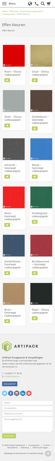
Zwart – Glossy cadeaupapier (40, 311)
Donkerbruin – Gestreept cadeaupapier (40, 119)
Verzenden (9, 436)
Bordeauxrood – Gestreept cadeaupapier (40, 264)
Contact (46, 445)
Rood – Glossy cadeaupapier (12, 73)
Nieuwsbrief (10, 383)
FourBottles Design (23, 453)
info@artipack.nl (12, 376)
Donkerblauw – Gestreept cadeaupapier (13, 264)
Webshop (13, 11)
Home (5, 11)
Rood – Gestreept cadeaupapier (12, 216)
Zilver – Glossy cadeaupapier (12, 118)
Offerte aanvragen (40, 447)
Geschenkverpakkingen (31, 11)
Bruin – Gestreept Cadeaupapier (12, 312)
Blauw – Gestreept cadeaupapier (40, 168)
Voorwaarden (34, 445)
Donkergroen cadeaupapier (40, 214)
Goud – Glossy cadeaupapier (40, 73)
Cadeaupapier (9, 14)
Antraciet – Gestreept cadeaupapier (12, 168)
